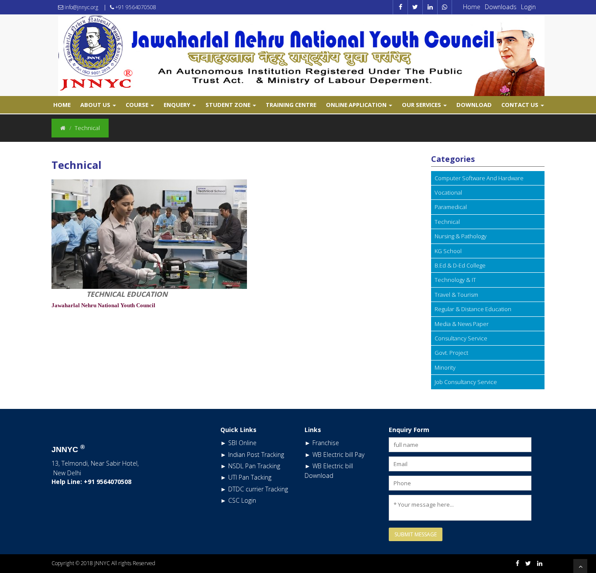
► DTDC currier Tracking (254, 489)
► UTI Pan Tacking (245, 477)
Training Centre (291, 105)
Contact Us (520, 105)
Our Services (422, 105)
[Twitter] (528, 563)
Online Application (357, 105)
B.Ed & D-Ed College (460, 265)
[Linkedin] (539, 563)
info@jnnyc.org (80, 7)
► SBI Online (238, 443)
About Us (96, 105)
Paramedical (451, 207)
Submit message (415, 534)
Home (471, 7)
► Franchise (322, 443)
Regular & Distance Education (473, 309)
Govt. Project (451, 353)
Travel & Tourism (456, 295)
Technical (447, 222)
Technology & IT (455, 280)
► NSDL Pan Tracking (250, 466)
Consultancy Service (461, 338)
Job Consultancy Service (466, 382)
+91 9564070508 (135, 7)
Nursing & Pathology (460, 236)
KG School (448, 251)
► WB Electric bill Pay (334, 454)
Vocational (448, 192)
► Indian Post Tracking (252, 454)
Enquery (178, 105)
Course (138, 105)
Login (528, 7)
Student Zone (229, 105)
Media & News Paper (462, 324)
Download (474, 105)
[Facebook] (517, 563)
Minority (445, 367)
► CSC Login (238, 500)
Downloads (501, 7)
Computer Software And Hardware (479, 178)
